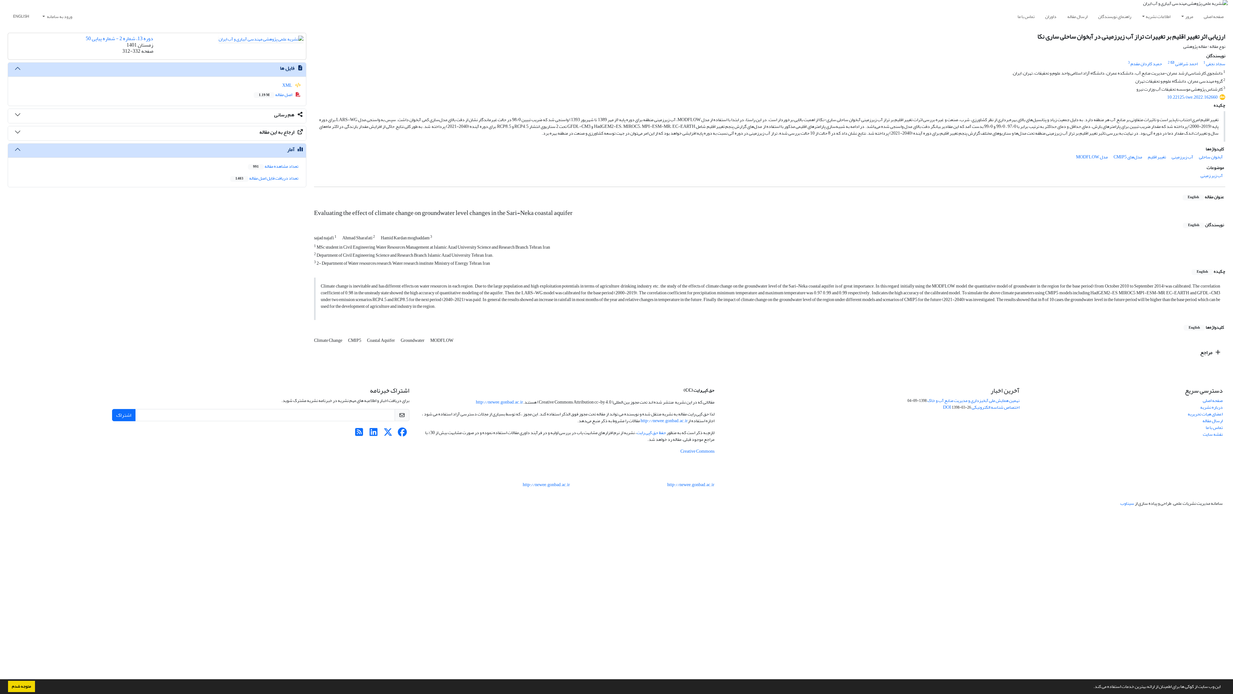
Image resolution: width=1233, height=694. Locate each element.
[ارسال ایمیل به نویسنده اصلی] (1172, 62)
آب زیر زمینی (1212, 175)
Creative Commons (697, 451)
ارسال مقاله (1077, 16)
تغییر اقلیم (1157, 157)
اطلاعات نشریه (1158, 16)
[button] (1092, 687)
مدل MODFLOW (1092, 157)
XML (287, 85)
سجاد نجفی (1215, 63)
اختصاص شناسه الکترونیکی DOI (981, 407)
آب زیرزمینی (1182, 157)
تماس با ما (1026, 16)
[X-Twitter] (388, 434)
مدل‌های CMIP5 (1128, 157)
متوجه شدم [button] (21, 686)
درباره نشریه (1211, 407)
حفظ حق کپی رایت (651, 432)
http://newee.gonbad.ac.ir (499, 402)
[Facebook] (402, 434)
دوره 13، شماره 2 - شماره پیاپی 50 (119, 38)
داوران (1050, 16)
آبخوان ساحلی (1211, 157)
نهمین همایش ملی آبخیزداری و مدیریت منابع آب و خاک (973, 400)
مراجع (1206, 352)
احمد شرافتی (1186, 63)
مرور (1189, 16)
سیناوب (1127, 503)
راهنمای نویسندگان (1114, 16)
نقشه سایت (1213, 434)
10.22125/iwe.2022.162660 (1192, 97)
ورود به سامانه (59, 16)
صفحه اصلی (1214, 16)
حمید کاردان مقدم (1146, 63)
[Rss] (359, 434)
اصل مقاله (276, 94)
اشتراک (123, 415)
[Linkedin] (373, 434)
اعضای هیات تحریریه (1205, 414)
